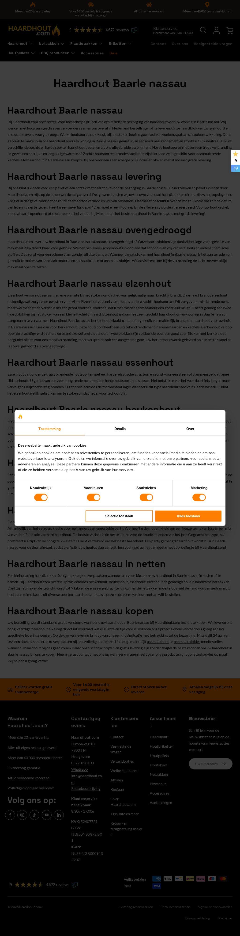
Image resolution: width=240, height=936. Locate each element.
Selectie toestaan (119, 516)
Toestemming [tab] (49, 429)
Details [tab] (120, 429)
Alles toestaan (188, 516)
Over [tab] (190, 429)
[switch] (93, 497)
